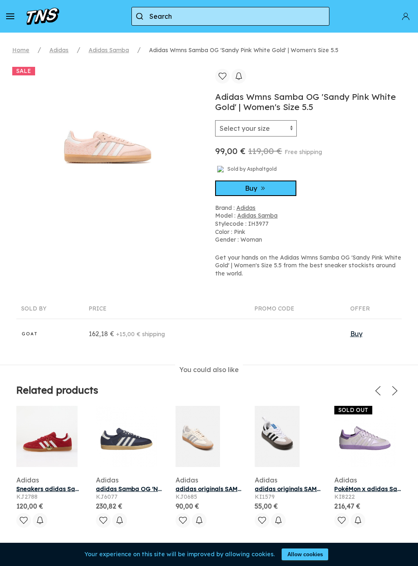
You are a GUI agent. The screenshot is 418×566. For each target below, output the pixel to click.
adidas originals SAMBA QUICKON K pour (315, 489)
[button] (10, 16)
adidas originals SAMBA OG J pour (227, 489)
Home (20, 50)
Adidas (59, 50)
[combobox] (230, 16)
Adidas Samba (109, 50)
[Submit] (140, 16)
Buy (252, 188)
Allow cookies (305, 554)
